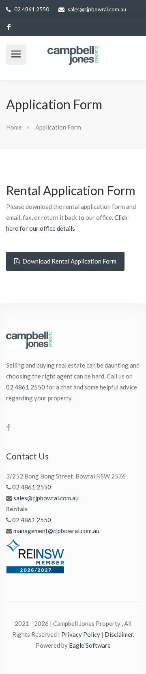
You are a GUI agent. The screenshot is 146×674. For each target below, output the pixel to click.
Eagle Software (90, 645)
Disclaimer (119, 634)
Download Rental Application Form (68, 261)
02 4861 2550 (31, 9)
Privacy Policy (80, 634)
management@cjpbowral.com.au (56, 530)
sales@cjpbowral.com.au (97, 9)
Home (14, 127)
